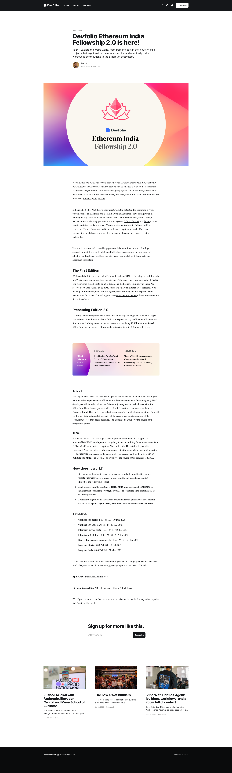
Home (66, 5)
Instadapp (116, 233)
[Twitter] (172, 5)
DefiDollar (77, 236)
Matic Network (131, 221)
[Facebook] (167, 5)
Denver (84, 63)
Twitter (76, 5)
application (94, 474)
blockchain (77, 30)
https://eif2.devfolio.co (94, 198)
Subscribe (182, 5)
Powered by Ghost (181, 754)
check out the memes (126, 295)
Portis (147, 221)
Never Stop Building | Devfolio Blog (56, 754)
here (86, 299)
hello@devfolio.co (123, 588)
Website (87, 5)
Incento (126, 233)
